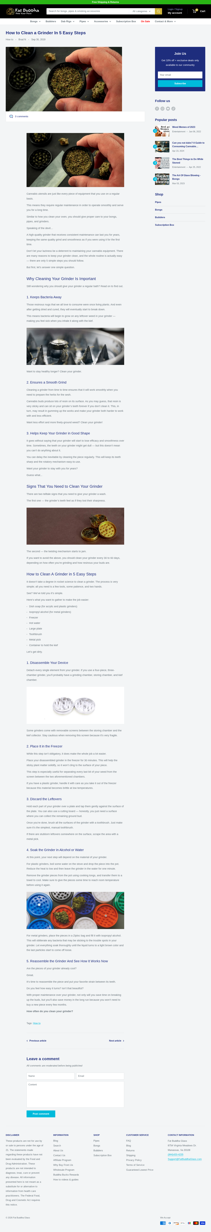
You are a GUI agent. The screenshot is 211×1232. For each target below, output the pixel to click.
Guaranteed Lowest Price (139, 1170)
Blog (55, 1140)
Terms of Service (135, 1165)
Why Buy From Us (63, 1165)
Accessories (101, 21)
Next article (115, 1041)
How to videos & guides (66, 1179)
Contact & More (164, 21)
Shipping (130, 1155)
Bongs (33, 21)
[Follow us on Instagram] (162, 108)
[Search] (158, 11)
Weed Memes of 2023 (183, 127)
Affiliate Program (62, 1160)
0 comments (21, 116)
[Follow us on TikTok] (173, 108)
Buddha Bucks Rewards (66, 1174)
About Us (58, 1150)
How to (9, 39)
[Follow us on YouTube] (168, 108)
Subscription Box (126, 21)
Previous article (37, 1041)
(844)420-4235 (175, 1154)
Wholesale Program (63, 1170)
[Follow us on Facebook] (157, 108)
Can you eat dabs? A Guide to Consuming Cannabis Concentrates (188, 145)
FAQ (128, 1140)
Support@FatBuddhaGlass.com (185, 1159)
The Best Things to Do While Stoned (187, 161)
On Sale (145, 21)
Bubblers (51, 21)
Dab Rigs (66, 21)
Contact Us (59, 1155)
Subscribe (180, 83)
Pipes (83, 21)
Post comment (41, 1113)
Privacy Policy (134, 1160)
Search (57, 1145)
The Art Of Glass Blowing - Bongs (186, 177)
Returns (130, 1150)
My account (175, 12)
